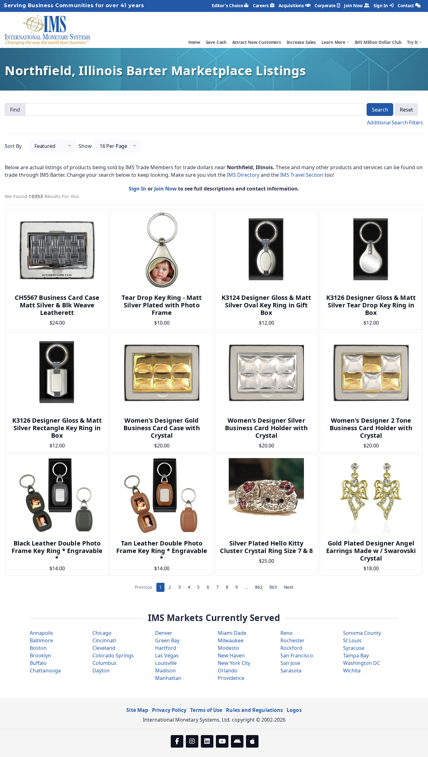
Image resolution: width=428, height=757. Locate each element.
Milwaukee (230, 640)
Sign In (380, 5)
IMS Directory (244, 174)
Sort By (13, 146)
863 (273, 587)
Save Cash (216, 42)
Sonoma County (362, 632)
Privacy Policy (169, 710)
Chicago (102, 632)
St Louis (352, 640)
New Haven (231, 655)
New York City (234, 663)
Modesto (228, 648)
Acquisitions (291, 5)
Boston (38, 648)
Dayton (101, 670)
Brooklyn (40, 655)
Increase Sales (301, 42)
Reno (286, 632)
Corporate (325, 5)
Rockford (291, 648)
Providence (231, 678)
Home (194, 42)
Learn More (333, 42)
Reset (406, 109)
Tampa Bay (356, 655)
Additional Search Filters (395, 122)
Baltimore (41, 640)
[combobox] (52, 145)
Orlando (227, 670)
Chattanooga (45, 670)
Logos (294, 710)
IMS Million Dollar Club (378, 42)
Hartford (165, 648)
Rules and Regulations (254, 710)
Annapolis (41, 632)
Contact (406, 5)
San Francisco (296, 655)
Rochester (292, 640)
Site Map (137, 710)
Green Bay (167, 640)
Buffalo (38, 663)
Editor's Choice (227, 5)
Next (288, 587)
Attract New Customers (256, 42)
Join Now (353, 5)
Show (85, 146)
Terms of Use (206, 710)
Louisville (166, 663)
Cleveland (103, 648)
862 (259, 587)
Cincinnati (104, 640)
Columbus (104, 663)
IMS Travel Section (302, 174)
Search (380, 109)
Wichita (352, 670)
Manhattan (168, 678)
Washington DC (361, 663)
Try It (412, 42)
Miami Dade (232, 632)
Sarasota (290, 670)
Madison (165, 670)
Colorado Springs (113, 655)
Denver (163, 632)
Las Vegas (167, 655)
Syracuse (353, 648)
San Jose (290, 663)
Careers (261, 5)
